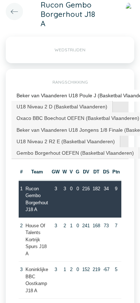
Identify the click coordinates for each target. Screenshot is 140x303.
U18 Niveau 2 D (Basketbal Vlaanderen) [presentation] (62, 106)
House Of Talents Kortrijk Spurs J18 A (36, 239)
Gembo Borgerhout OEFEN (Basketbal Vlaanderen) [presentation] (75, 153)
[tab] (62, 106)
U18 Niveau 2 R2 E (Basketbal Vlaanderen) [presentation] (66, 141)
